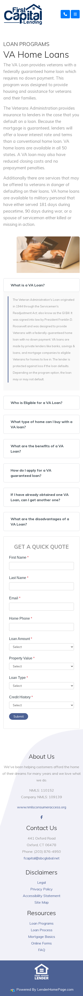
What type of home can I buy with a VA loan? (41, 424)
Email (14, 598)
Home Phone (20, 618)
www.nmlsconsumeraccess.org (41, 807)
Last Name (18, 578)
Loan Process (41, 930)
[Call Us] (65, 14)
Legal (41, 882)
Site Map (42, 902)
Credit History (21, 697)
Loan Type (18, 678)
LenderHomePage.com (55, 989)
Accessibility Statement (41, 895)
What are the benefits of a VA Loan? (37, 448)
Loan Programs (41, 923)
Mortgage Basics (41, 936)
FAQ (41, 950)
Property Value (22, 658)
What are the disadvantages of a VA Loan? (40, 521)
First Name (19, 557)
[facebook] (42, 817)
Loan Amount (20, 639)
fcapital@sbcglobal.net (42, 858)
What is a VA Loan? (28, 285)
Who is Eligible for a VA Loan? (36, 402)
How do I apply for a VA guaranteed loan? (31, 473)
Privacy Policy (41, 889)
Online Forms (41, 943)
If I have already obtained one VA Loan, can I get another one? (40, 497)
